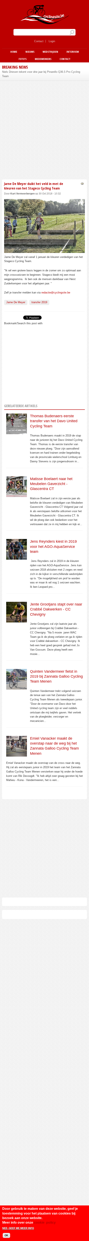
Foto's (22, 59)
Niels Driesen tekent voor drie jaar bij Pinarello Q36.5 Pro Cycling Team (41, 74)
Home (13, 52)
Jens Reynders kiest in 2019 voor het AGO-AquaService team (53, 546)
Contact (38, 41)
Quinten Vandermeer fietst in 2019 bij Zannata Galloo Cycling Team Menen (56, 676)
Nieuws (29, 52)
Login (52, 41)
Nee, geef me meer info (18, 1228)
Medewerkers (43, 59)
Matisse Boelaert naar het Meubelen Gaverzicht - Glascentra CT (51, 484)
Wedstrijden (50, 52)
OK (6, 1235)
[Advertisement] (44, 129)
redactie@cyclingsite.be (55, 292)
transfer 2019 (39, 302)
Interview (72, 52)
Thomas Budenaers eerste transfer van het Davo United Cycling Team (53, 421)
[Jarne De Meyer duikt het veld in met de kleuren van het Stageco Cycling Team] (44, 250)
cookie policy (45, 1222)
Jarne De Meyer (15, 302)
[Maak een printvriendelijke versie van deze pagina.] (82, 183)
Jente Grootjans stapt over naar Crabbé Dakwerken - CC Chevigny (56, 609)
